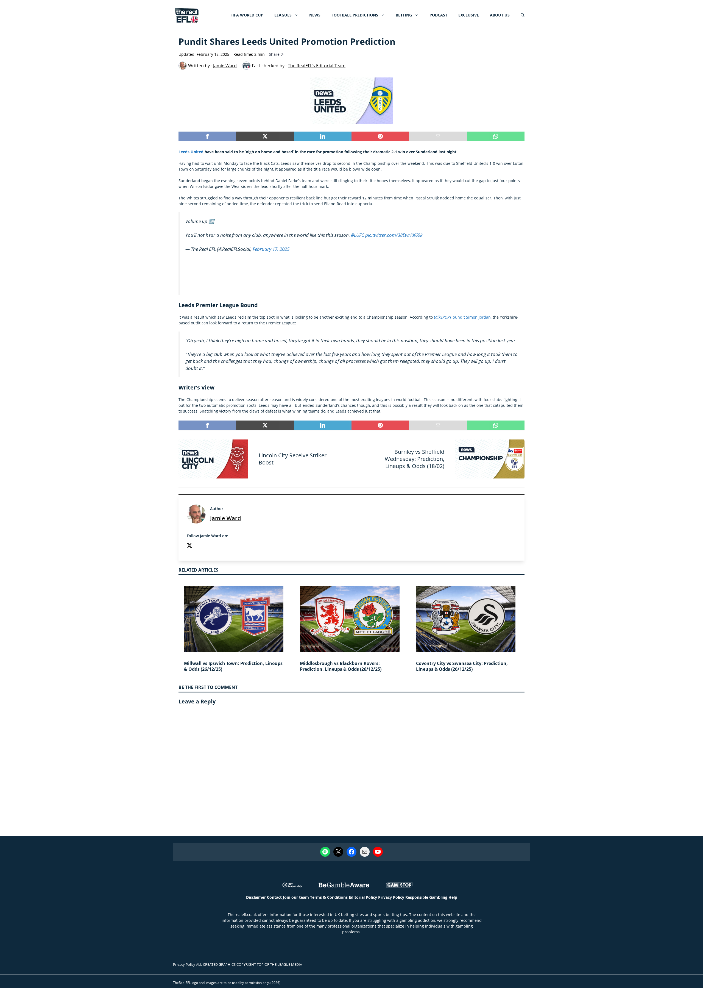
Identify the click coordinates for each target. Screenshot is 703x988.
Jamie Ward (225, 518)
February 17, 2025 (271, 249)
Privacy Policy (391, 897)
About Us (500, 15)
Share (274, 54)
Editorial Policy (363, 897)
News (314, 15)
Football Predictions (354, 15)
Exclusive (468, 15)
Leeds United (190, 151)
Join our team (296, 897)
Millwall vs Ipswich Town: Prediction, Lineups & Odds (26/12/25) (233, 666)
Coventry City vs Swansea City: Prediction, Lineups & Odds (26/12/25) (462, 666)
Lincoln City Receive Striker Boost (293, 459)
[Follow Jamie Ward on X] (189, 546)
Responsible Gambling (426, 897)
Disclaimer (256, 897)
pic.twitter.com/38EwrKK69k (393, 235)
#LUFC (357, 235)
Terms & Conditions (329, 897)
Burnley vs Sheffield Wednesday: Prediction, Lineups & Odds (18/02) (414, 459)
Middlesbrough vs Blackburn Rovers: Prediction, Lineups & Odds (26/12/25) (340, 666)
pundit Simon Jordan (462, 317)
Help (452, 897)
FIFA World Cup (246, 15)
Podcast (438, 15)
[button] (522, 15)
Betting (404, 15)
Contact (274, 897)
